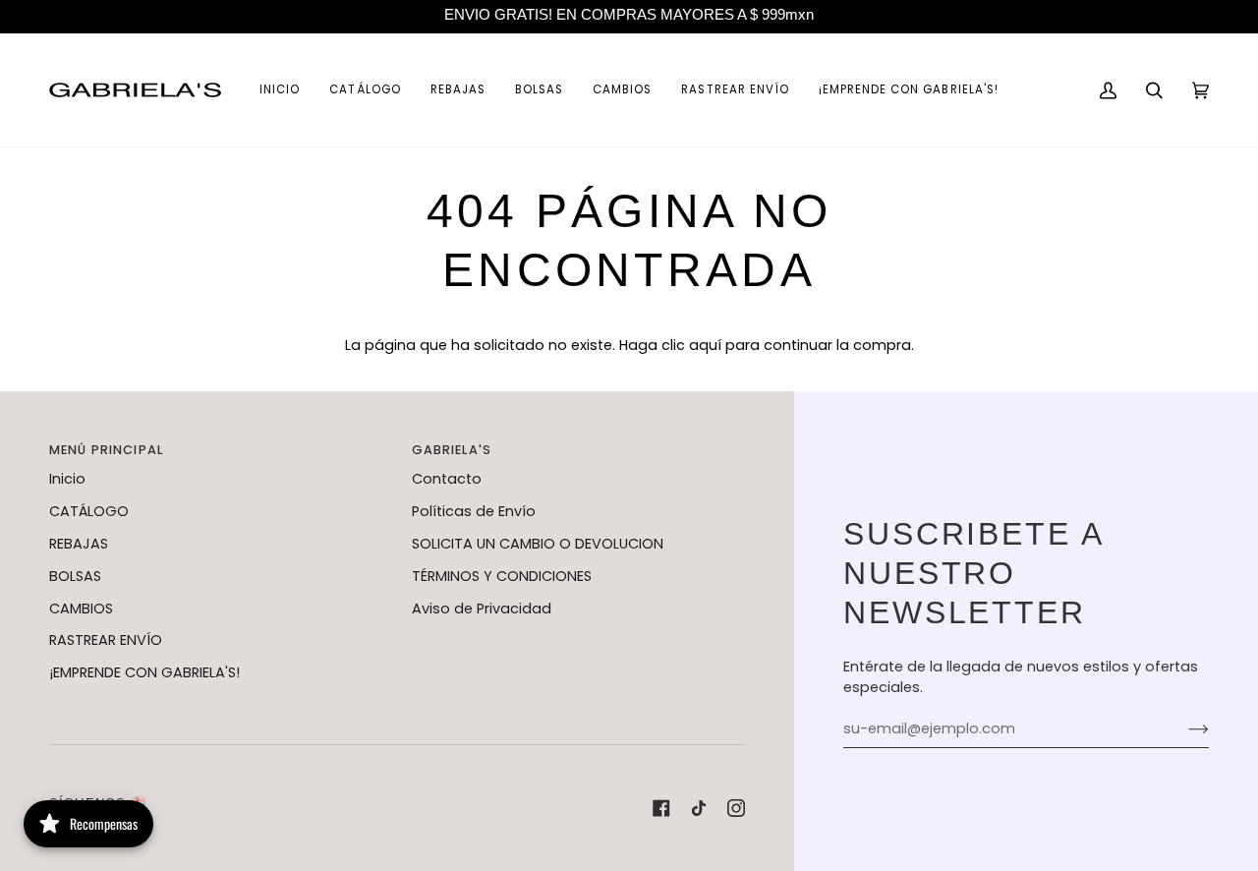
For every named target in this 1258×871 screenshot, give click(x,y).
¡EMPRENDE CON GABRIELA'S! (144, 672)
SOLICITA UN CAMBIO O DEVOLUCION (537, 543)
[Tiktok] (699, 808)
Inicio (67, 479)
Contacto (447, 479)
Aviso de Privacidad (481, 608)
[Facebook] (661, 808)
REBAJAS (78, 543)
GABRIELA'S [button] (451, 449)
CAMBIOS (81, 608)
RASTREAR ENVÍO (105, 640)
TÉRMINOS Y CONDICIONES (502, 576)
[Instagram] (736, 808)
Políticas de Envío (474, 511)
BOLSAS (75, 576)
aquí (705, 345)
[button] (364, 89)
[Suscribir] (1183, 729)
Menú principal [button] (106, 449)
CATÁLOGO (89, 511)
